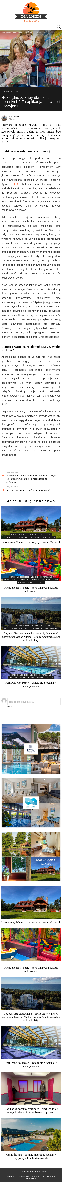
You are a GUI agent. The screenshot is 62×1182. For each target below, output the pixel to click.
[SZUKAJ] (59, 27)
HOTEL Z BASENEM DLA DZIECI (45, 580)
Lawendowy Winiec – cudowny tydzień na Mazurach (31, 542)
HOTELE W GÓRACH (45, 678)
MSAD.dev (43, 1171)
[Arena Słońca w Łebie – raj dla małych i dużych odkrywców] (31, 564)
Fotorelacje (45, 534)
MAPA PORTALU (49, 1176)
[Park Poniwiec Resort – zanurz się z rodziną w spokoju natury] (31, 662)
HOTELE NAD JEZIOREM (45, 537)
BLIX (15, 184)
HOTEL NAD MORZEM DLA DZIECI (24, 577)
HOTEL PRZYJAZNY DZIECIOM (19, 537)
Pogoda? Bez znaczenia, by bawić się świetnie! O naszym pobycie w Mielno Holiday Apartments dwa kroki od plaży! (31, 637)
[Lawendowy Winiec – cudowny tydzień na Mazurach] (31, 522)
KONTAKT (11, 1176)
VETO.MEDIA (31, 1178)
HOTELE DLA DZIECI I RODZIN (23, 534)
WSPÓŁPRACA (23, 1176)
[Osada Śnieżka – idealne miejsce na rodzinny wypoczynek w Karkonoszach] (31, 1134)
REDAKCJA (36, 1176)
